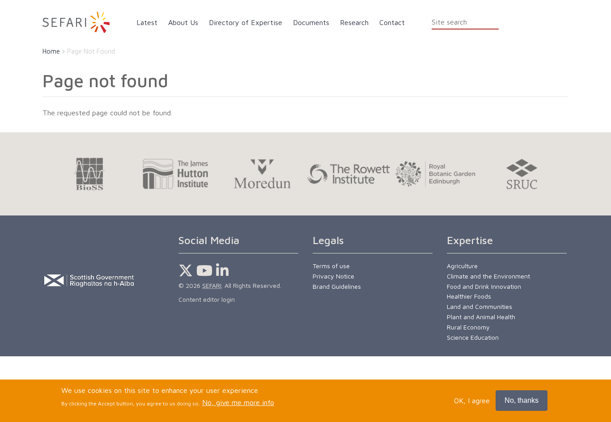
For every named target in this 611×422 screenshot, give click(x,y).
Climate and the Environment (488, 276)
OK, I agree (472, 401)
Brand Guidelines (337, 286)
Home (51, 51)
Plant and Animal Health (481, 317)
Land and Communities (479, 306)
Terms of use (331, 266)
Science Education (473, 337)
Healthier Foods (469, 296)
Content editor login (206, 299)
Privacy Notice (333, 276)
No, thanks (522, 400)
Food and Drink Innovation (484, 286)
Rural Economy (468, 327)
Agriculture (462, 266)
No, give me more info (238, 403)
